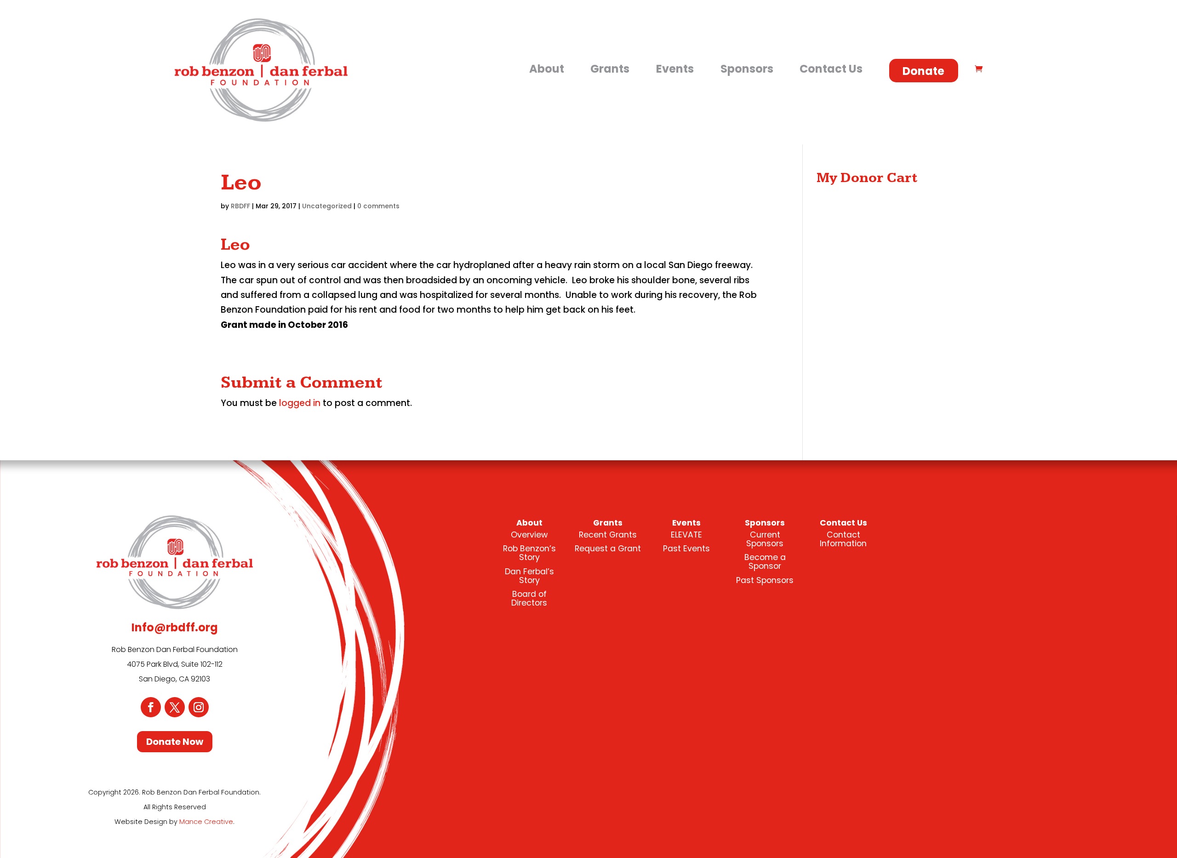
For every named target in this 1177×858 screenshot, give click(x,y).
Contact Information (843, 539)
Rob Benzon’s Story (529, 553)
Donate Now (174, 741)
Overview (529, 534)
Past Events (686, 548)
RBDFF (240, 206)
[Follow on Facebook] (151, 707)
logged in (299, 403)
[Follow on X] (175, 707)
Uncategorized (327, 206)
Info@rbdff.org (174, 627)
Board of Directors (529, 598)
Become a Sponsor (765, 562)
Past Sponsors (765, 580)
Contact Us (831, 68)
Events (675, 68)
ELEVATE (686, 534)
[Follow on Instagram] (199, 707)
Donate (923, 71)
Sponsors (746, 68)
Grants (609, 68)
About (546, 68)
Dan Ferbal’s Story (529, 576)
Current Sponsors (764, 539)
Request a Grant (608, 548)
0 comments (378, 206)
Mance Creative (206, 821)
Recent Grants (608, 534)
